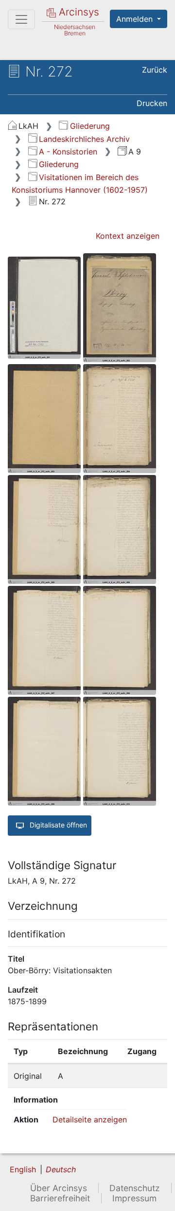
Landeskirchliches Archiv (84, 139)
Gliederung (89, 126)
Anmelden (135, 19)
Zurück (154, 70)
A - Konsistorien (68, 151)
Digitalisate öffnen (57, 825)
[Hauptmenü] (21, 19)
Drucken (152, 103)
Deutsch (61, 1169)
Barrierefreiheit (60, 1198)
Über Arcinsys (58, 1188)
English (23, 1169)
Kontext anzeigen (127, 236)
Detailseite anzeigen (89, 1119)
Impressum (134, 1198)
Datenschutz (134, 1188)
